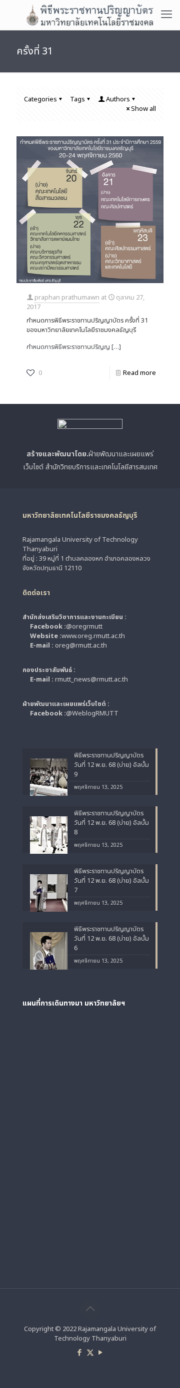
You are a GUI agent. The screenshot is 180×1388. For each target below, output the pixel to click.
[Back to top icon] (90, 1309)
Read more (139, 373)
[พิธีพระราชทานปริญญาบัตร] (90, 14)
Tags (77, 99)
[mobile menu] (166, 14)
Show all (143, 109)
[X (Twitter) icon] (90, 1353)
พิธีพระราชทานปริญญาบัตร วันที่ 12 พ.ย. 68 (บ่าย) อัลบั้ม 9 (111, 765)
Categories (40, 99)
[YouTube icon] (100, 1353)
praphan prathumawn (67, 298)
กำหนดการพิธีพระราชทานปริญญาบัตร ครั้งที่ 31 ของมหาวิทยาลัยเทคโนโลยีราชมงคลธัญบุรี (87, 325)
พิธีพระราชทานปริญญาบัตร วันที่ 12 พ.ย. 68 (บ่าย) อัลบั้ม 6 (111, 939)
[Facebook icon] (80, 1353)
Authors (118, 99)
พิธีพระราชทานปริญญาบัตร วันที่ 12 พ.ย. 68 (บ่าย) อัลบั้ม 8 (111, 823)
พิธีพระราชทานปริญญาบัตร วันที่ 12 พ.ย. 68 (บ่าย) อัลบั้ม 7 (111, 881)
